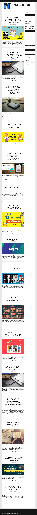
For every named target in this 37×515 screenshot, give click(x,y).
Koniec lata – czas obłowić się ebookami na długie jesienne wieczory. (13, 368)
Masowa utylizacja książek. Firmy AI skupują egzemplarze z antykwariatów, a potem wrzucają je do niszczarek (30, 23)
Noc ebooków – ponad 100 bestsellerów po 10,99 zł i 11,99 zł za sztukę (13, 459)
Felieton (26, 60)
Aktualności (13, 16)
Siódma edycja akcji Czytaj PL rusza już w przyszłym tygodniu (13, 207)
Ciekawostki (15, 421)
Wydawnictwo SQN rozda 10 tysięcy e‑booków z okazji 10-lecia (13, 268)
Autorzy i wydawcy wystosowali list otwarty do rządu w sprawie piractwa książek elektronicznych (13, 401)
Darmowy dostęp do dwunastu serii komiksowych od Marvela (30, 26)
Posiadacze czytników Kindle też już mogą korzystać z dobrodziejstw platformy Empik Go (13, 156)
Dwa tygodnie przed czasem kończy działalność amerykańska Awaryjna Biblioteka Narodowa (13, 299)
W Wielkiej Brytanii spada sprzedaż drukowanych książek (13, 424)
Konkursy (26, 61)
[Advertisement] (30, 38)
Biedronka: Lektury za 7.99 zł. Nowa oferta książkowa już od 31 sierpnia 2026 (30, 18)
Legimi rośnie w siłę (13, 239)
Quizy (25, 63)
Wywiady (26, 64)
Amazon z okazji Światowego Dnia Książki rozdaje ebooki (13, 488)
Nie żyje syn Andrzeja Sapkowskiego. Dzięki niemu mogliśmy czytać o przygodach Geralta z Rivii (30, 21)
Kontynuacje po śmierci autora (29, 28)
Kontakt (3, 2)
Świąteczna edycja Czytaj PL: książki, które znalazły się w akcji (13, 334)
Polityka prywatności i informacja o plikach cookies (12, 513)
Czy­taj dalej (13, 80)
